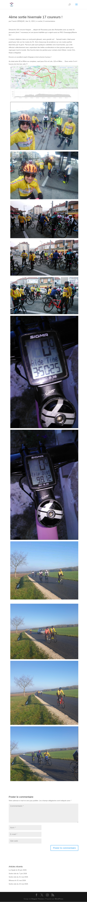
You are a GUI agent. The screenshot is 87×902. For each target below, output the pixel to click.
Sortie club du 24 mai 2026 (18, 884)
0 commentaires (49, 21)
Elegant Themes (37, 899)
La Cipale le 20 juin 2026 (18, 870)
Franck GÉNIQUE (18, 21)
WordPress (59, 899)
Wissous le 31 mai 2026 (17, 880)
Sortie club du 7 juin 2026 (18, 873)
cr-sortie (39, 21)
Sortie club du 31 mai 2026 (18, 877)
